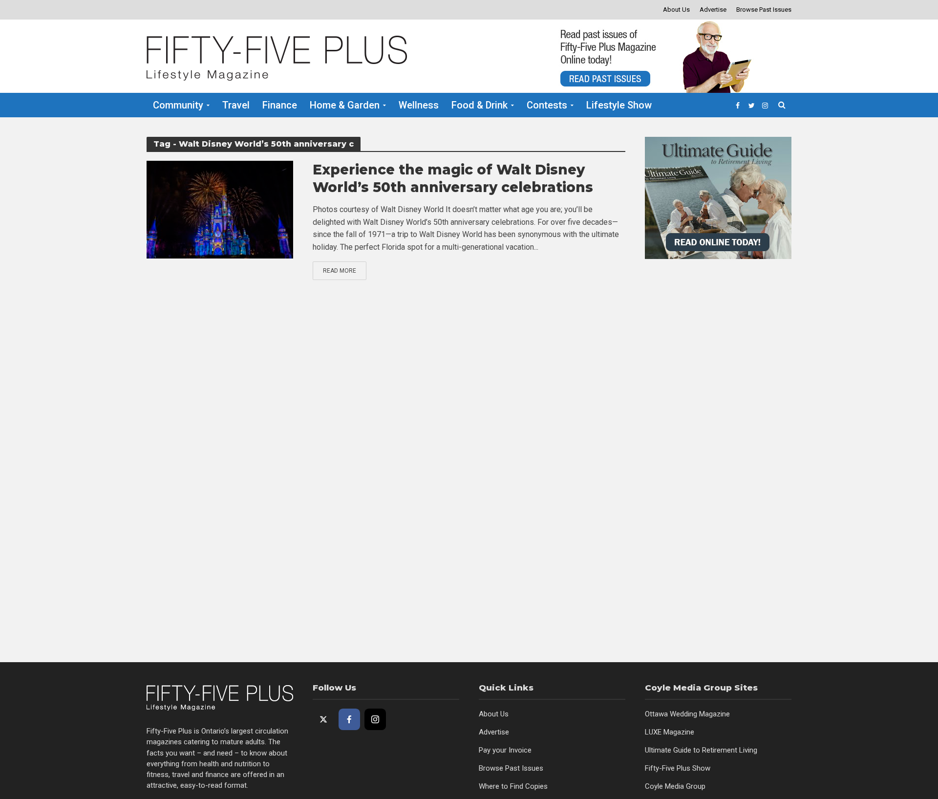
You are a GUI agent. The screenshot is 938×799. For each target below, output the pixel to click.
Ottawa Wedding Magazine (687, 714)
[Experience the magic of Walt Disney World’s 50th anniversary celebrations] (220, 209)
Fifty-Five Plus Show (677, 768)
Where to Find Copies (513, 786)
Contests (547, 105)
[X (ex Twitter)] (323, 719)
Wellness (419, 105)
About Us (676, 9)
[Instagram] (375, 719)
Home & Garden (345, 105)
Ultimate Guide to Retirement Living (701, 750)
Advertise (713, 9)
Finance (279, 105)
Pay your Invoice (505, 750)
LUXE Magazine (669, 732)
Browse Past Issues (763, 9)
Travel (236, 105)
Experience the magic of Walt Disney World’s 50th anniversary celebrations (453, 178)
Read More (339, 270)
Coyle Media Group (675, 786)
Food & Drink (479, 105)
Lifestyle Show (619, 105)
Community (178, 105)
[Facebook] (349, 719)
